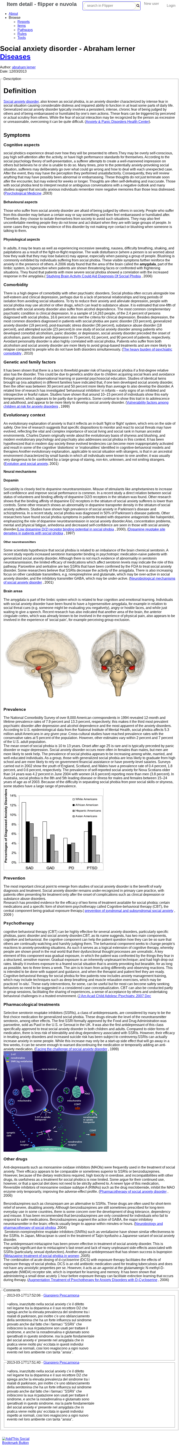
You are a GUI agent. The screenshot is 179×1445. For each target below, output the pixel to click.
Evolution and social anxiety (26, 464)
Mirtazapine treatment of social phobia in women (42, 1256)
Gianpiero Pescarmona (61, 1295)
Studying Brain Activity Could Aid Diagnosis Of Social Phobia (93, 276)
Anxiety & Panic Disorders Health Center (117, 121)
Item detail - (41, 4)
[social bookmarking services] (18, 1443)
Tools (21, 38)
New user (151, 3)
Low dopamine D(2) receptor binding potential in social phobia (66, 529)
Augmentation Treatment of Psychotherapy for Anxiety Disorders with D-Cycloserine (92, 1280)
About (13, 14)
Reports (23, 22)
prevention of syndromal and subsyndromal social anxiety (129, 911)
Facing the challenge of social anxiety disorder (71, 1049)
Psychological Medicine (23, 193)
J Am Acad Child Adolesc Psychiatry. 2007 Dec (115, 996)
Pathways (25, 30)
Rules (22, 34)
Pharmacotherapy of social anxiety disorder (133, 1191)
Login (171, 5)
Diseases (15, 57)
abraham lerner (24, 67)
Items (21, 26)
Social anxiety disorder (21, 101)
